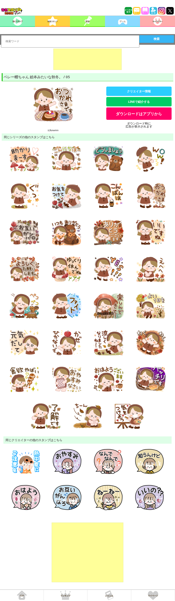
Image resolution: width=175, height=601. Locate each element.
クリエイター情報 (139, 91)
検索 (157, 39)
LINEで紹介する (139, 102)
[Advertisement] (87, 59)
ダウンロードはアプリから (139, 113)
